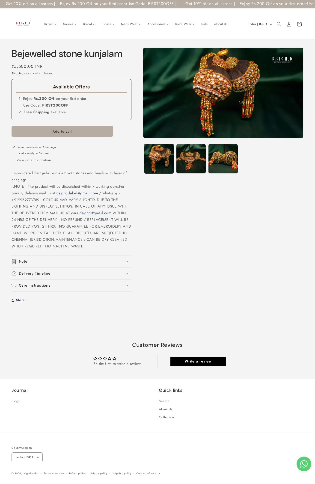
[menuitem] (50, 24)
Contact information (148, 473)
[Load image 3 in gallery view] (223, 159)
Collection (166, 417)
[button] (279, 24)
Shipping (18, 73)
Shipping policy (122, 473)
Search (164, 401)
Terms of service (54, 473)
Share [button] (20, 300)
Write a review (197, 361)
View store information (34, 160)
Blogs (16, 401)
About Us (165, 409)
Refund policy (77, 473)
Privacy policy (98, 473)
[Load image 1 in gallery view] (159, 159)
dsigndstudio (30, 473)
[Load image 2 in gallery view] (191, 159)
